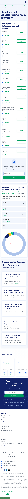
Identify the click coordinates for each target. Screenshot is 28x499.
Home (2, 6)
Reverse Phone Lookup (6, 431)
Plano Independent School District (19, 6)
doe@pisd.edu (6, 227)
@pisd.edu (7, 35)
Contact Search (4, 424)
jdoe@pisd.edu (6, 215)
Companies (7, 6)
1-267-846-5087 (6, 463)
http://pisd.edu (16, 283)
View (21, 32)
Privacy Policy (7, 402)
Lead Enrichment (5, 426)
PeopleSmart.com (6, 404)
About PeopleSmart (5, 415)
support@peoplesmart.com (9, 461)
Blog (2, 420)
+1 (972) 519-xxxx (8, 125)
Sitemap (3, 448)
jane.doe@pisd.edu (7, 204)
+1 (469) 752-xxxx (8, 47)
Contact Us (3, 439)
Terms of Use (20, 401)
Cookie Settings (5, 497)
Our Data (3, 428)
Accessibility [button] (3, 494)
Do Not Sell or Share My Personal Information (11, 444)
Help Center (3, 441)
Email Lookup (4, 433)
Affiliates (3, 418)
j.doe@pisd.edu (6, 221)
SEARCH (14, 177)
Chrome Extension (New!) (7, 435)
